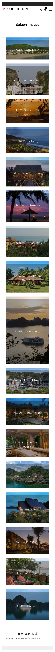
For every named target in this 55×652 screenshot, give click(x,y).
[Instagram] (33, 633)
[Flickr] (26, 633)
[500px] (36, 633)
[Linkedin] (29, 633)
